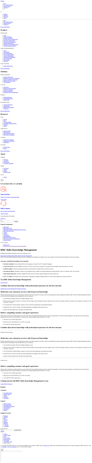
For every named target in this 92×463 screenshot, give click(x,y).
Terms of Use (46, 445)
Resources (5, 16)
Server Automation (7, 58)
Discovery (5, 61)
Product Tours (6, 147)
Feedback (5, 397)
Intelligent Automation (8, 107)
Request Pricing (7, 6)
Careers (5, 177)
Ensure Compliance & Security (10, 79)
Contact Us (6, 7)
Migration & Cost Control (9, 81)
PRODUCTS (6, 245)
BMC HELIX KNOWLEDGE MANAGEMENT (14, 246)
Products (5, 14)
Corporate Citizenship (8, 163)
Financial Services (7, 97)
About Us (5, 159)
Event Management (7, 53)
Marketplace (6, 142)
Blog (4, 3)
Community (6, 426)
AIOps (5, 50)
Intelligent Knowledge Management (9, 288)
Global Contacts (7, 394)
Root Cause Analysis (8, 89)
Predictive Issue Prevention (9, 88)
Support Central (7, 131)
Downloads (6, 409)
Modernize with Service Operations (11, 78)
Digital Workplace (7, 36)
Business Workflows (8, 38)
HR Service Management (9, 40)
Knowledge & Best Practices (10, 123)
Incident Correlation (8, 91)
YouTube (5, 419)
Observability (6, 52)
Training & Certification (8, 141)
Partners (5, 171)
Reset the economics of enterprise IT (11, 238)
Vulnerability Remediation (9, 57)
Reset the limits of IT (8, 77)
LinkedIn (5, 417)
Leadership (5, 160)
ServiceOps (6, 87)
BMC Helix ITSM (7, 228)
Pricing (5, 148)
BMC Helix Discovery (8, 231)
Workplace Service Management (10, 44)
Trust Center (6, 162)
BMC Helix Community (9, 134)
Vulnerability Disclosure (8, 406)
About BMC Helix (7, 393)
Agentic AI (5, 108)
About (4, 18)
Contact (5, 169)
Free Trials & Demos (8, 5)
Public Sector (6, 99)
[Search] (4, 9)
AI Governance (6, 82)
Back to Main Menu (5, 27)
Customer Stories (7, 122)
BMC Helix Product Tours (9, 237)
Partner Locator (6, 172)
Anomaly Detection (7, 104)
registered (4, 446)
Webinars (5, 124)
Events (5, 126)
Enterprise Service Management (10, 92)
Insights (5, 119)
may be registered (12, 446)
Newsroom (5, 168)
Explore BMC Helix (8, 66)
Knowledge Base (7, 405)
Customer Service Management (10, 39)
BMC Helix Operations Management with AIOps (14, 229)
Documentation (6, 236)
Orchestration (6, 59)
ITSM (4, 35)
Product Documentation (8, 133)
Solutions (5, 15)
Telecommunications (8, 98)
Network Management (8, 54)
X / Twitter (5, 425)
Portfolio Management (8, 43)
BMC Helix (6, 227)
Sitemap (5, 410)
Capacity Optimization (8, 56)
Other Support (6, 132)
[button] (46, 334)
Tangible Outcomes (21, 288)
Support (5, 233)
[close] (1, 220)
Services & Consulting (8, 139)
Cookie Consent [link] (6, 443)
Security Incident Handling (9, 46)
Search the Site (4, 428)
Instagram (5, 422)
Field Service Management (9, 42)
